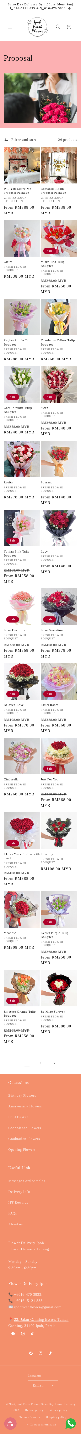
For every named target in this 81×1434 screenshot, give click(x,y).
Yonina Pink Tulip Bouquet (17, 553)
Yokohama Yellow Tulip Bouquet (58, 342)
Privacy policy (58, 1410)
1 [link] (27, 1063)
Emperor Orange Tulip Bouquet (20, 1013)
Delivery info (19, 1192)
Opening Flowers (22, 1150)
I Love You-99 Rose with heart (22, 856)
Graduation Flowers (24, 1139)
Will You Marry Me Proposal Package (17, 190)
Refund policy (34, 1410)
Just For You (50, 779)
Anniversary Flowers (25, 1106)
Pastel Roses (50, 704)
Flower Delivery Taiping (28, 1249)
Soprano (47, 482)
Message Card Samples (26, 1181)
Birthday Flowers (22, 1095)
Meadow (10, 933)
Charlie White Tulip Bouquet (18, 409)
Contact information (43, 1424)
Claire (8, 261)
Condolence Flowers (24, 1128)
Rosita (8, 482)
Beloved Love (14, 704)
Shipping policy (55, 1417)
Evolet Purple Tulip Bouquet (55, 935)
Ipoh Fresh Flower (28, 1404)
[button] (10, 26)
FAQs (12, 1213)
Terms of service (30, 1417)
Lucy (44, 551)
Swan (44, 407)
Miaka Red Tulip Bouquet (53, 263)
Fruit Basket (18, 1117)
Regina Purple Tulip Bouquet (18, 342)
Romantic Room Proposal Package (53, 190)
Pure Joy (47, 854)
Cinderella (11, 779)
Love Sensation (52, 630)
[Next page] (53, 1063)
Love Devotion (14, 630)
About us (15, 1224)
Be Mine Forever (53, 1011)
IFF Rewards (18, 1202)
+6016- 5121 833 (28, 1301)
